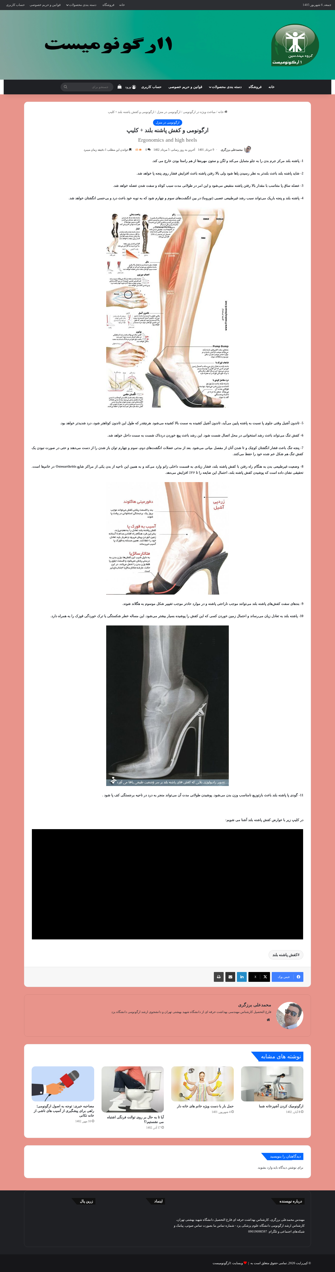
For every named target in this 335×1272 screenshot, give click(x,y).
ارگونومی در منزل (168, 112)
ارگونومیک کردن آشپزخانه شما (281, 1106)
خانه (122, 5)
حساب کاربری (15, 5)
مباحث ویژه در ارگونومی (199, 112)
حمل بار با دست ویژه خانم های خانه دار (205, 1106)
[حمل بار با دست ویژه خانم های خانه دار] (202, 1084)
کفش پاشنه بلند (284, 955)
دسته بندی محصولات (82, 5)
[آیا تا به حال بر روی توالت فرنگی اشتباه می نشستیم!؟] (133, 1089)
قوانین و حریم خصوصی (45, 5)
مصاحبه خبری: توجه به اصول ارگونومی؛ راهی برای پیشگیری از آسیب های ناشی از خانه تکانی (64, 1110)
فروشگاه (108, 5)
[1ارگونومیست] (167, 45)
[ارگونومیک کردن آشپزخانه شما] (272, 1084)
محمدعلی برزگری (232, 149)
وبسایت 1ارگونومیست (228, 1263)
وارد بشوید (265, 1167)
